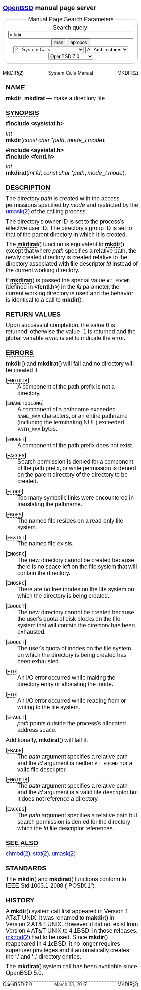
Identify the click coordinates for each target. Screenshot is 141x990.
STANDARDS (26, 868)
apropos (78, 42)
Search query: (71, 28)
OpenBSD (18, 8)
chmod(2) (18, 853)
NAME (15, 87)
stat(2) (41, 853)
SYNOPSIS (22, 112)
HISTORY (20, 900)
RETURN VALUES (33, 314)
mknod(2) (18, 937)
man (58, 42)
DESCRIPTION (28, 187)
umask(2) (18, 211)
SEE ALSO (22, 843)
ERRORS (20, 352)
